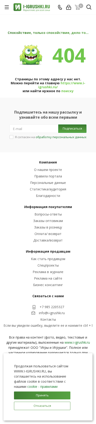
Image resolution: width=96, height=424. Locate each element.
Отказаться (42, 406)
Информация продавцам (48, 251)
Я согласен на (50, 137)
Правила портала (48, 176)
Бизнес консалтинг (48, 285)
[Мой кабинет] (68, 7)
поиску (67, 91)
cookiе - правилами (42, 386)
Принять (42, 395)
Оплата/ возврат (48, 234)
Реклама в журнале (48, 272)
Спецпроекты (48, 265)
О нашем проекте (48, 169)
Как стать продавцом (48, 259)
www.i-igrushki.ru (77, 342)
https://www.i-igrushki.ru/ (61, 85)
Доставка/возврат (48, 240)
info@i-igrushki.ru (52, 313)
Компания (48, 162)
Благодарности (48, 195)
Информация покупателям (48, 207)
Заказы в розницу (48, 227)
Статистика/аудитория (48, 189)
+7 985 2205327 (52, 307)
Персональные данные (48, 182)
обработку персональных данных (61, 137)
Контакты (48, 319)
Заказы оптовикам (48, 221)
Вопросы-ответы (48, 214)
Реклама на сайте (48, 278)
